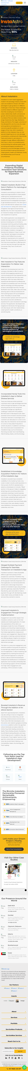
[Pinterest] (19, 1058)
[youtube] (15, 1058)
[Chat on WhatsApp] (24, 1067)
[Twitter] (22, 1058)
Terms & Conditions (19, 1066)
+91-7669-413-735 (12, 922)
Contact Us (19, 2)
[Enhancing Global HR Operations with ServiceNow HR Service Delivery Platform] (14, 875)
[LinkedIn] (6, 1058)
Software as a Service (14, 63)
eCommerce (4, 725)
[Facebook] (9, 1058)
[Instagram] (12, 1058)
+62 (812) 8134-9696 (13, 941)
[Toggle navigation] (25, 3)
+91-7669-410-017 (12, 911)
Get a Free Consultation (14, 849)
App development (14, 50)
